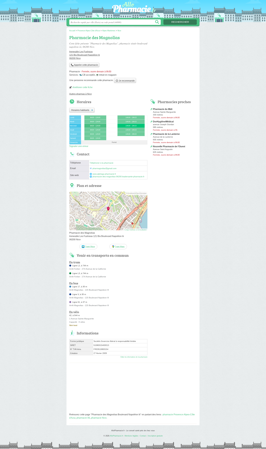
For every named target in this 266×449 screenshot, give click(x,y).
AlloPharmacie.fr (133, 10)
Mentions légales (131, 436)
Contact (143, 436)
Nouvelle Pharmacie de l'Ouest (169, 146)
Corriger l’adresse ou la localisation (135, 230)
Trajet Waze (90, 247)
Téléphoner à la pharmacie (101, 163)
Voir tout (73, 325)
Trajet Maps (120, 247)
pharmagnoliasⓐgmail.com (105, 168)
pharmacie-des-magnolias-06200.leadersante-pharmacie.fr (118, 177)
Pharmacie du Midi (162, 109)
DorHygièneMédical (163, 121)
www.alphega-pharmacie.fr (104, 174)
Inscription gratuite (155, 436)
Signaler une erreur (78, 146)
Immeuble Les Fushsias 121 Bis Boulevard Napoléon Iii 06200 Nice (84, 54)
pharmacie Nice (99, 418)
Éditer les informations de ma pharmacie (134, 357)
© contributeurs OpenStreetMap (136, 193)
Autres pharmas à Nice (80, 94)
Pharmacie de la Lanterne (166, 134)
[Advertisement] (173, 180)
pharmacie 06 (83, 418)
